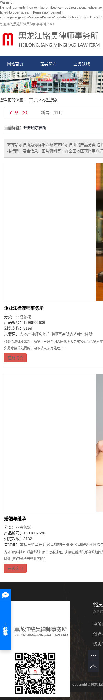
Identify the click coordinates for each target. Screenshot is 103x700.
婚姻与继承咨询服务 (71, 544)
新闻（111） (53, 112)
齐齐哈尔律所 (81, 334)
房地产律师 (29, 334)
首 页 (33, 100)
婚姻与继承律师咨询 (37, 544)
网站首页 (15, 63)
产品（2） (20, 112)
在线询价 (15, 358)
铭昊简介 (48, 63)
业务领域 (81, 63)
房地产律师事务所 (54, 334)
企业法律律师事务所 (24, 308)
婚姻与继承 (15, 518)
